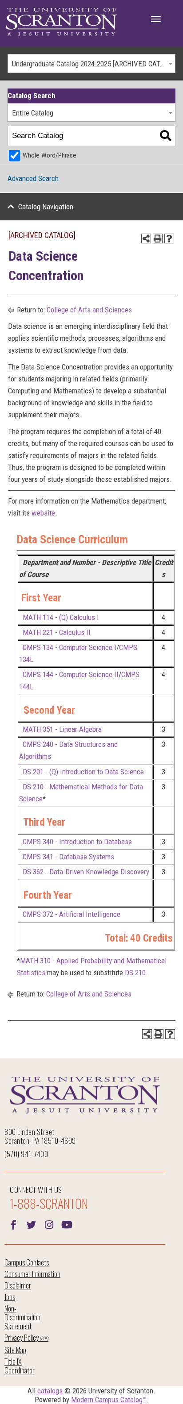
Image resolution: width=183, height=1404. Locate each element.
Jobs (9, 1296)
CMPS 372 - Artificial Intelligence (71, 914)
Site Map (15, 1349)
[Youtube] (67, 1224)
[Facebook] (13, 1224)
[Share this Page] (146, 238)
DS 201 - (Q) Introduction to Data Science (83, 771)
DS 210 (135, 972)
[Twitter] (31, 1224)
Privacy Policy (21, 1337)
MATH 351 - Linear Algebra (62, 729)
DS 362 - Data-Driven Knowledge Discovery (86, 871)
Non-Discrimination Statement (22, 1317)
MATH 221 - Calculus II (57, 632)
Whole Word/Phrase (49, 155)
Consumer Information (32, 1273)
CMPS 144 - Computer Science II (71, 674)
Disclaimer (17, 1285)
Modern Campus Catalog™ (109, 1399)
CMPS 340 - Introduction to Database (77, 841)
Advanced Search (33, 178)
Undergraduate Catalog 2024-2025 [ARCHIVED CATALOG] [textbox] (93, 63)
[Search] (165, 136)
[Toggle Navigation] (156, 19)
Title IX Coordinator (19, 1366)
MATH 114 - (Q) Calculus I (61, 617)
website (43, 512)
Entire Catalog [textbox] (32, 112)
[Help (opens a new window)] (169, 238)
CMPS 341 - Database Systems (68, 856)
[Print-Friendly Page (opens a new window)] (158, 238)
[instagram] (49, 1224)
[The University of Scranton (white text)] (61, 22)
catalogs (50, 1390)
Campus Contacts (26, 1262)
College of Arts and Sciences (89, 309)
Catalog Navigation (45, 206)
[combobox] (91, 63)
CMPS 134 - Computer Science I (69, 647)
